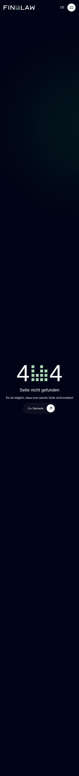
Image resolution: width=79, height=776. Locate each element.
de (62, 7)
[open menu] (71, 7)
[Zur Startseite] (19, 7)
